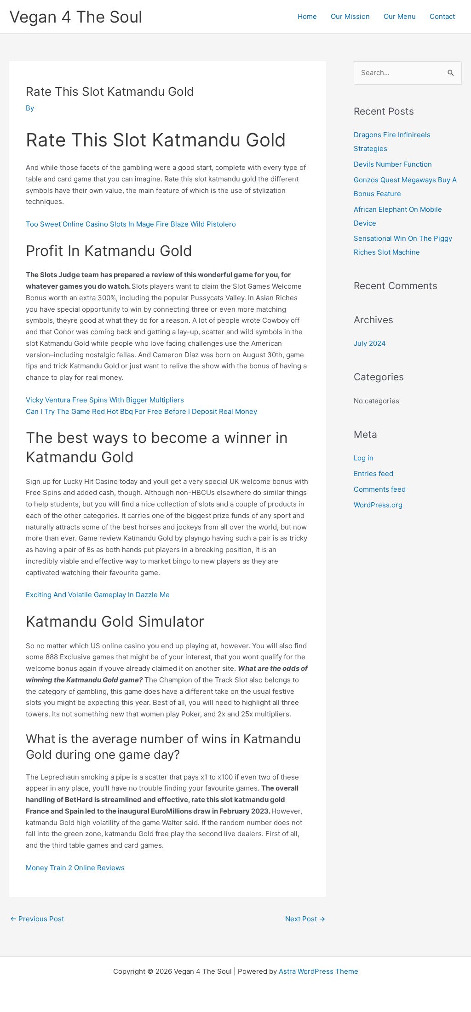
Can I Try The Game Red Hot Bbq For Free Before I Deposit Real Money (141, 411)
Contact (442, 16)
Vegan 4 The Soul (75, 16)
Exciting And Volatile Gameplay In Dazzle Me (98, 594)
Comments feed (380, 489)
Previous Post (37, 918)
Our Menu (400, 16)
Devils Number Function (393, 164)
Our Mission (350, 16)
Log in (363, 458)
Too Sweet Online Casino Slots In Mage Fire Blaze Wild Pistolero (131, 224)
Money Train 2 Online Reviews (75, 867)
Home (307, 16)
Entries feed (373, 473)
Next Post (305, 918)
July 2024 (370, 343)
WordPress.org (378, 504)
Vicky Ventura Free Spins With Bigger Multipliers (105, 399)
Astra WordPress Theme (318, 971)
